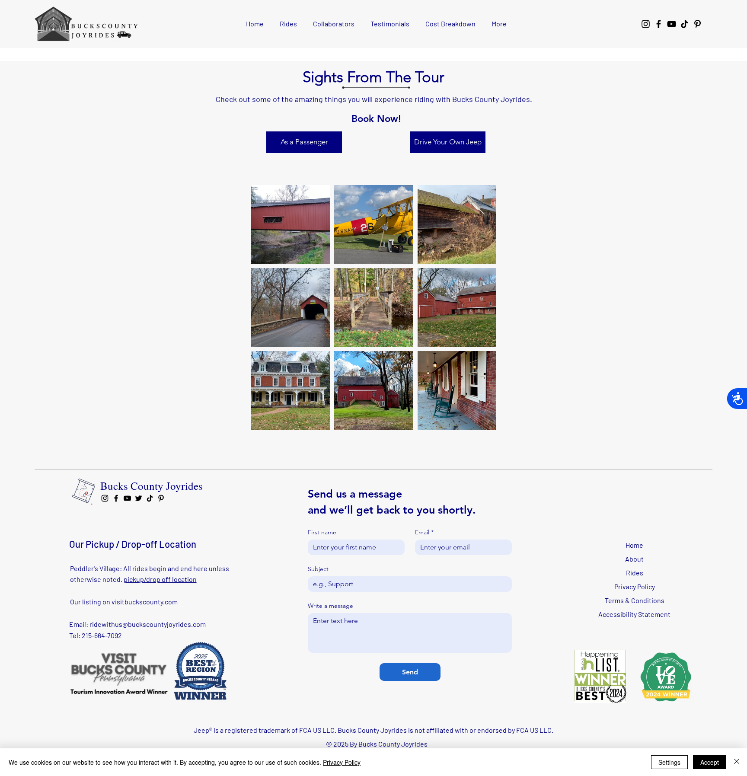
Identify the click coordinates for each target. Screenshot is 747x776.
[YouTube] (671, 24)
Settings (669, 762)
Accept (709, 762)
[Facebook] (658, 24)
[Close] (736, 762)
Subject (318, 569)
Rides (634, 572)
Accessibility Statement (634, 614)
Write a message (330, 606)
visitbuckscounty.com (145, 601)
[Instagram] (645, 24)
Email (424, 532)
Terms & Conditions (634, 600)
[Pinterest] (697, 24)
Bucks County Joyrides (151, 486)
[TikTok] (684, 24)
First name (322, 532)
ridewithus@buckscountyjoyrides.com (147, 624)
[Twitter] (138, 498)
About (634, 559)
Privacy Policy (634, 586)
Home (634, 545)
